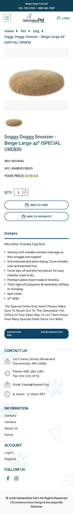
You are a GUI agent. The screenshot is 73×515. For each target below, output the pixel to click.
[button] (36, 334)
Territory (10, 415)
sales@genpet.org (35, 384)
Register (10, 459)
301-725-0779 (29, 376)
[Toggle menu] (7, 18)
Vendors (10, 422)
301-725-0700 (26, 8)
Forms (8, 434)
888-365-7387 (46, 8)
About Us (11, 428)
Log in (8, 452)
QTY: (8, 192)
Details (10, 233)
